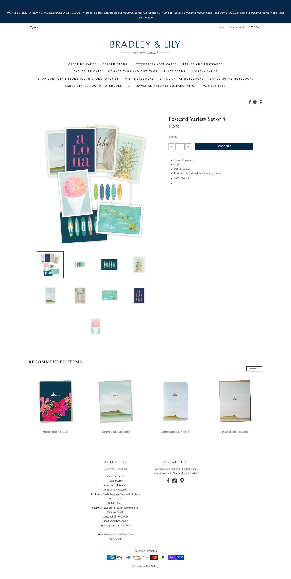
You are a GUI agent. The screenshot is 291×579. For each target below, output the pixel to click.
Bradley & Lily (150, 566)
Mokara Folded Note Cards (55, 431)
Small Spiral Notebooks (231, 78)
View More (254, 369)
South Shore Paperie (184, 473)
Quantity (172, 137)
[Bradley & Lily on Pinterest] (261, 102)
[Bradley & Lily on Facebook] (250, 102)
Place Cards (174, 71)
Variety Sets (214, 86)
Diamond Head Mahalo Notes (116, 431)
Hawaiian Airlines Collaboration (166, 86)
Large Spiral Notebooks (182, 78)
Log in (221, 27)
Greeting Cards (82, 64)
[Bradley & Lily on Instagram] (255, 102)
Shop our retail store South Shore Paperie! (78, 78)
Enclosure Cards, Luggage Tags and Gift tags (115, 71)
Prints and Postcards (203, 64)
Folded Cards (115, 64)
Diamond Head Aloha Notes (235, 431)
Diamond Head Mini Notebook (175, 431)
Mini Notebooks (139, 78)
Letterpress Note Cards (155, 64)
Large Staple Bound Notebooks (93, 86)
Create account (236, 27)
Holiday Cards (205, 71)
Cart (257, 27)
